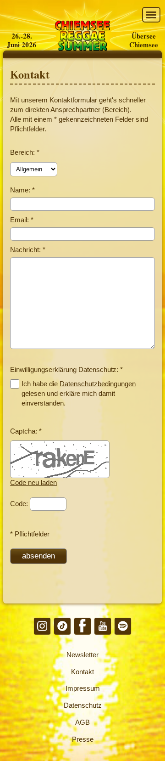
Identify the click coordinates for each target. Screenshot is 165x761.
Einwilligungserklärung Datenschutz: (66, 369)
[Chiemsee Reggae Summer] (82, 37)
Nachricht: (27, 250)
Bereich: (24, 152)
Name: (22, 190)
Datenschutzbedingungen (98, 384)
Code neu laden (33, 482)
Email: (21, 220)
